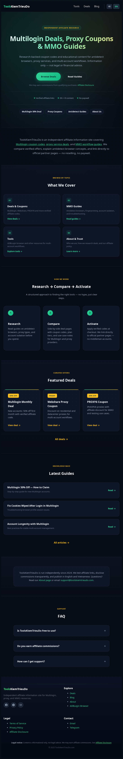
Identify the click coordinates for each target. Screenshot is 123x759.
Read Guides (75, 76)
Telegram (74, 727)
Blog (96, 6)
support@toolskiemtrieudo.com (77, 580)
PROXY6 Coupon (97, 402)
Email (72, 723)
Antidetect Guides (77, 111)
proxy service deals (57, 144)
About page (45, 580)
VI (109, 6)
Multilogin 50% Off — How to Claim (28, 487)
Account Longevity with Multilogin (28, 524)
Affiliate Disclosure (86, 85)
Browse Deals (48, 76)
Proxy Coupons (55, 111)
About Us (96, 111)
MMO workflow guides (88, 144)
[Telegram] (13, 705)
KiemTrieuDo (16, 6)
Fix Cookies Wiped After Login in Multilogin (33, 505)
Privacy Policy (16, 727)
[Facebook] (6, 705)
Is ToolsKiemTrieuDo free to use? (36, 630)
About (73, 701)
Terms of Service (18, 723)
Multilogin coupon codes (30, 144)
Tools (77, 6)
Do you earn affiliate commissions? (38, 646)
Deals (87, 6)
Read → (112, 490)
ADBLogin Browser (79, 705)
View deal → (14, 425)
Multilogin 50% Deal (31, 111)
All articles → (61, 542)
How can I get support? (31, 661)
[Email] (20, 705)
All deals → (61, 439)
